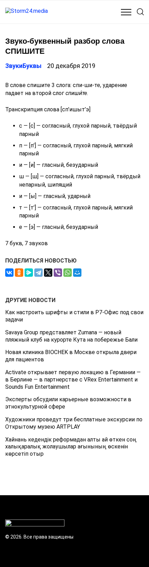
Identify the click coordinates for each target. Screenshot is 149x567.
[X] (48, 272)
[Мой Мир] (77, 272)
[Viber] (58, 272)
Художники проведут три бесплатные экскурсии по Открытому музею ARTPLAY (73, 423)
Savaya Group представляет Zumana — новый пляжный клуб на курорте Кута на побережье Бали (71, 336)
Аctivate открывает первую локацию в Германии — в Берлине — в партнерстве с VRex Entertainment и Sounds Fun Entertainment (73, 379)
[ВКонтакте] (9, 272)
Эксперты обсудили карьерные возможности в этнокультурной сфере (68, 403)
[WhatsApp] (67, 272)
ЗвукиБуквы (23, 65)
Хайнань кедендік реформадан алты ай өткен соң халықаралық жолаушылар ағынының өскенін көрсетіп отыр (71, 446)
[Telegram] (38, 272)
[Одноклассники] (19, 272)
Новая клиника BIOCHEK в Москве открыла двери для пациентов (71, 356)
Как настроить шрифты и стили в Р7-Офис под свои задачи (74, 316)
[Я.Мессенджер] (29, 272)
